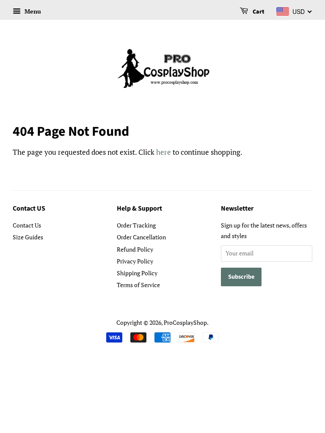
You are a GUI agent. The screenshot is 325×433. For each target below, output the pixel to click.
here (163, 152)
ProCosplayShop (185, 322)
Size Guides (28, 237)
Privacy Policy (135, 261)
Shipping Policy (137, 273)
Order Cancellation (141, 237)
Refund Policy (135, 249)
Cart (257, 12)
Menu (32, 11)
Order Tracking (136, 225)
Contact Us (27, 225)
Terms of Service (138, 285)
